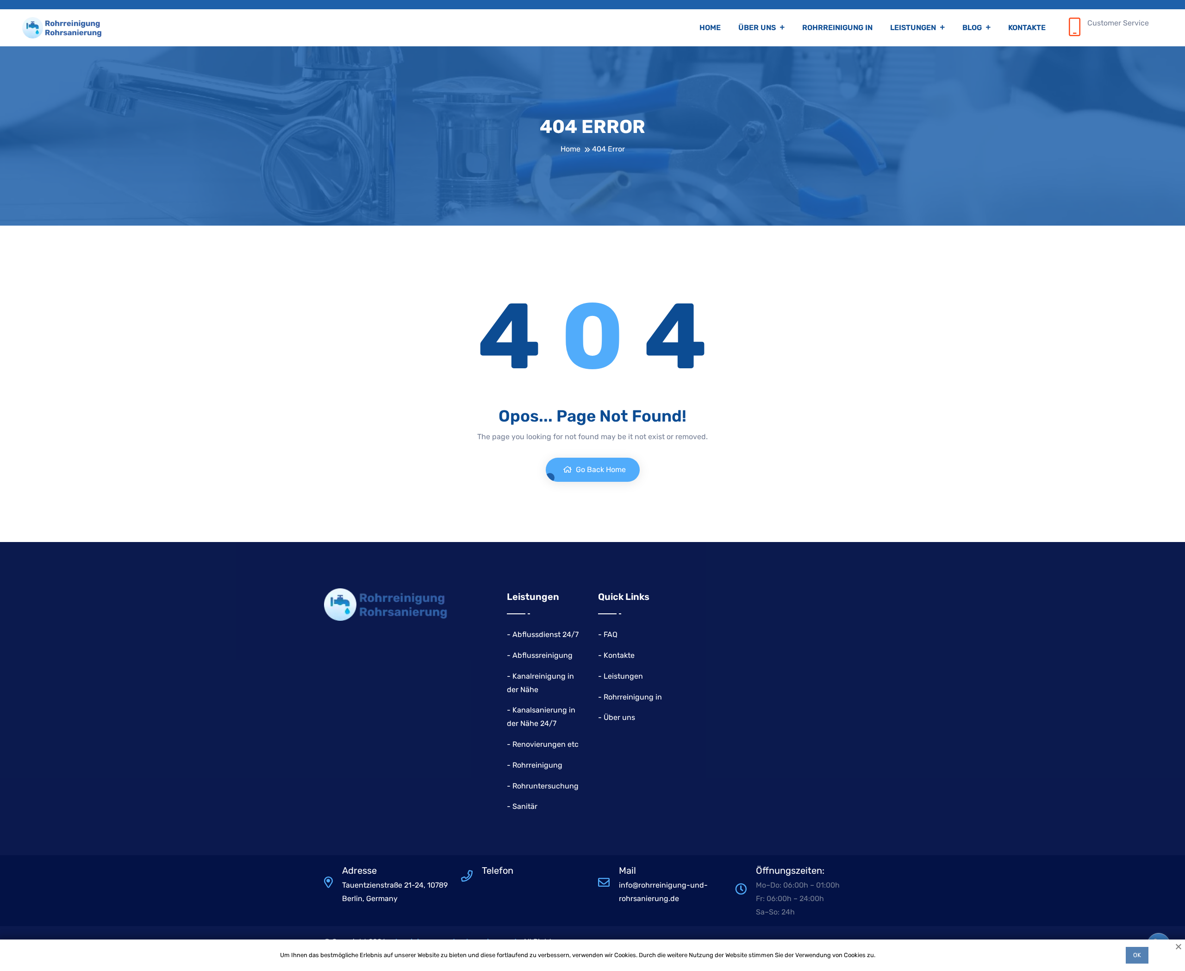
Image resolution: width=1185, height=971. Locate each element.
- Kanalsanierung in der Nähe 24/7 (541, 717)
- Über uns (616, 717)
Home (710, 27)
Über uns (758, 27)
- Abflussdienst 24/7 (543, 634)
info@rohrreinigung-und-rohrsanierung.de (663, 892)
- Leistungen (620, 676)
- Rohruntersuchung (543, 786)
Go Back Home (600, 469)
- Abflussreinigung (540, 655)
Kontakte (1027, 27)
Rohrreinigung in (837, 27)
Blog (973, 27)
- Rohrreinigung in (630, 697)
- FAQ (607, 634)
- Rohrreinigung (534, 765)
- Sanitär (522, 806)
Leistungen (914, 27)
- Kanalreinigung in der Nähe (540, 683)
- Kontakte (616, 655)
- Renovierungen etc (543, 744)
